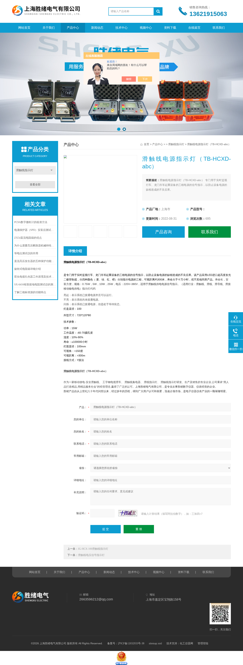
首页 (146, 144)
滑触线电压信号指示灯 (91, 555)
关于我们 (49, 27)
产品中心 (73, 27)
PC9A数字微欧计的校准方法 (30, 222)
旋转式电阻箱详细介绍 (27, 269)
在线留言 (194, 27)
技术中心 (121, 27)
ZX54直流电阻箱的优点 (28, 237)
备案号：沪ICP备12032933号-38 (125, 643)
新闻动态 (97, 27)
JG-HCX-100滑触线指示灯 (93, 548)
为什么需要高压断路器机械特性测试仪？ (35, 245)
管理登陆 (203, 643)
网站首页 (24, 27)
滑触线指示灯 (24, 170)
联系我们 (219, 27)
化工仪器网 (186, 643)
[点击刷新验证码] (127, 513)
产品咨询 (163, 232)
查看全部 (35, 184)
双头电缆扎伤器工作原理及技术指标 (35, 276)
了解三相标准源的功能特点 (30, 292)
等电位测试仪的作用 (26, 253)
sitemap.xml (155, 643)
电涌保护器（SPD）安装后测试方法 (35, 230)
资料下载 (170, 27)
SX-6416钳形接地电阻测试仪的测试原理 (35, 284)
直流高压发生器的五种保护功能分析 (35, 261)
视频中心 (146, 27)
